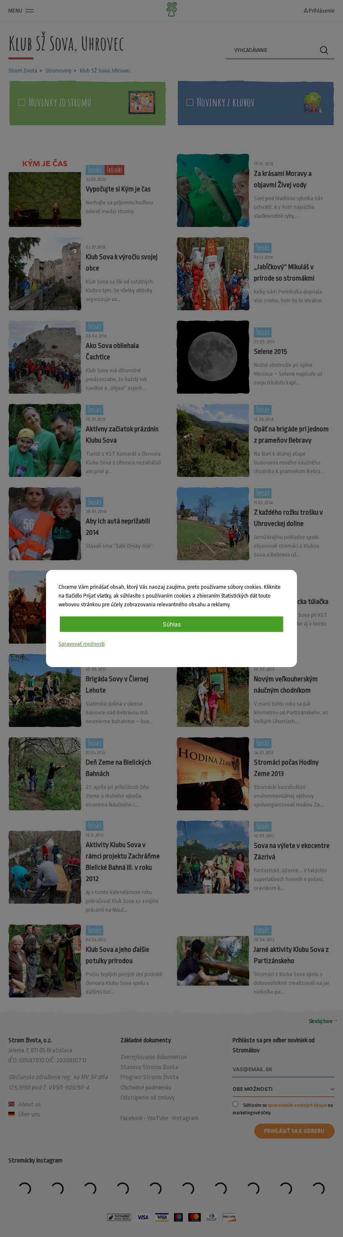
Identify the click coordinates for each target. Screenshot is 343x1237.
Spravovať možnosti (82, 644)
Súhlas (172, 624)
